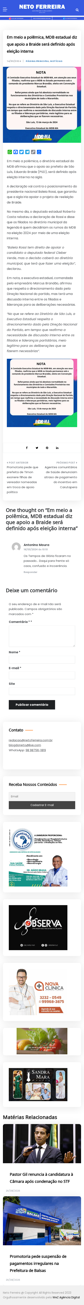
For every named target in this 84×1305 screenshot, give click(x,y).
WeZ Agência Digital (66, 1297)
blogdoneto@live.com (25, 745)
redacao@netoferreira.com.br (31, 740)
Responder (30, 572)
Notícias (56, 61)
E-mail (15, 668)
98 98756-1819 (36, 750)
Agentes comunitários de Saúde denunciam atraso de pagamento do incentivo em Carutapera (60, 477)
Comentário (19, 622)
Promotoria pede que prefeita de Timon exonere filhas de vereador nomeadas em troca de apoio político (22, 479)
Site (12, 684)
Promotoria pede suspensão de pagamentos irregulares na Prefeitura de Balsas (38, 1263)
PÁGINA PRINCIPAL (37, 61)
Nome (14, 652)
